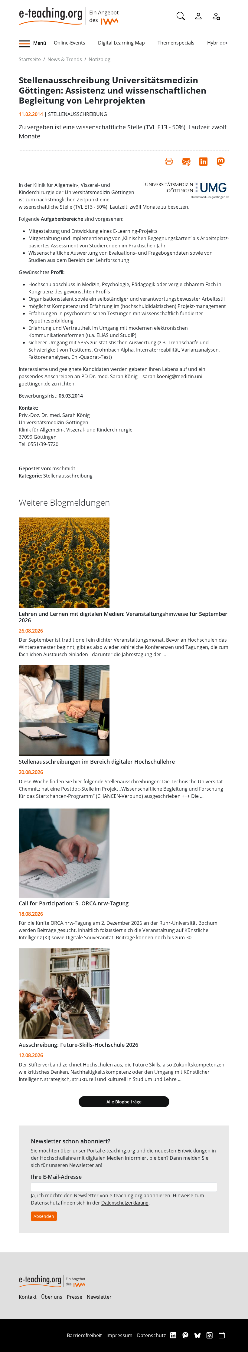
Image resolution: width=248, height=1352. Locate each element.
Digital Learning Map (121, 42)
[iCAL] (222, 1335)
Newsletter (99, 1297)
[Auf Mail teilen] (186, 161)
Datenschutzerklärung (124, 1202)
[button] (36, 43)
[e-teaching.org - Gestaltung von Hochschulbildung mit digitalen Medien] (69, 12)
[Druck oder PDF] (169, 161)
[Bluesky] (198, 1335)
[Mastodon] (186, 1335)
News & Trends (64, 59)
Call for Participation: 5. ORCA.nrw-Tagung (74, 903)
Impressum (119, 1335)
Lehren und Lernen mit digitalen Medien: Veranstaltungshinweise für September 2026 (123, 617)
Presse (74, 1297)
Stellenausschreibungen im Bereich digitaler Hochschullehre (97, 761)
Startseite (30, 59)
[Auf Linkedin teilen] (203, 161)
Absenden (44, 1216)
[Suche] (181, 15)
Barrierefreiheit (84, 1335)
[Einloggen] (198, 15)
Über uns (51, 1297)
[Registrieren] (216, 15)
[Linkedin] (174, 1335)
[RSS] (210, 1335)
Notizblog (99, 59)
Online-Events (69, 42)
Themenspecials (176, 42)
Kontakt (28, 1297)
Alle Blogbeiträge (124, 1102)
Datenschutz (151, 1335)
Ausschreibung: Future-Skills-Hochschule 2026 (78, 1044)
